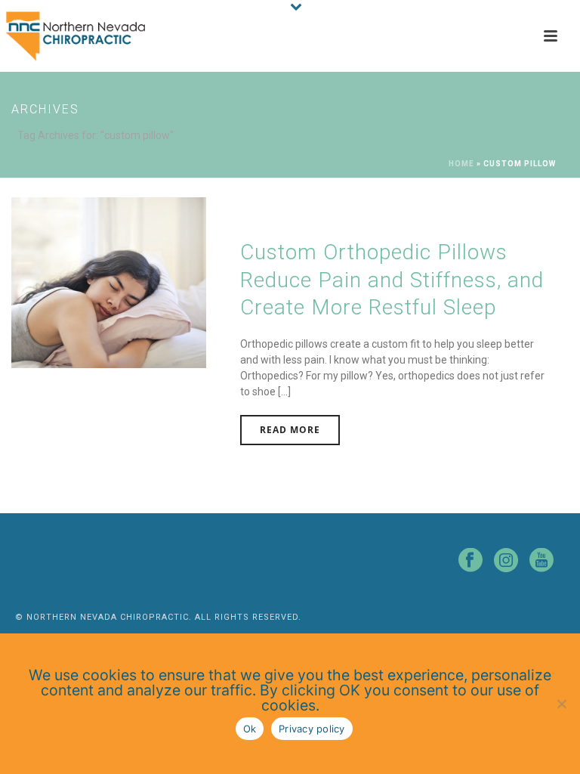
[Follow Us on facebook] (470, 561)
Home (461, 163)
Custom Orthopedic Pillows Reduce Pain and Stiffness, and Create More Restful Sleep (392, 280)
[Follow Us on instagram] (506, 561)
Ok (250, 729)
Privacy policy (312, 729)
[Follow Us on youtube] (541, 561)
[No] (561, 703)
